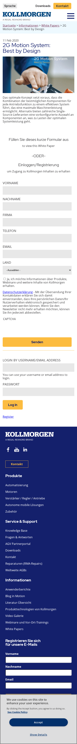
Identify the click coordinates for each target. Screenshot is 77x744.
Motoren (11, 492)
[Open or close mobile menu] (70, 16)
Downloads (42, 6)
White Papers (50, 25)
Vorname (10, 183)
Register (8, 417)
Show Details (38, 734)
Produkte (13, 476)
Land (7, 262)
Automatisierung (16, 485)
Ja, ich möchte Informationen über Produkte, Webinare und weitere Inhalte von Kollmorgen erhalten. (35, 282)
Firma (7, 215)
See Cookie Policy (17, 712)
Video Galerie (14, 616)
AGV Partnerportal (17, 544)
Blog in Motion (15, 596)
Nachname (12, 199)
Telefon (9, 230)
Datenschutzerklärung (18, 292)
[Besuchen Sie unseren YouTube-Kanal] (17, 450)
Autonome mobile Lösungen (24, 505)
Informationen (28, 25)
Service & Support (21, 521)
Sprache (10, 6)
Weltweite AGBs (16, 570)
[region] (38, 719)
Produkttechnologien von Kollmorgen (30, 609)
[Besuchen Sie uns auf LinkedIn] (26, 450)
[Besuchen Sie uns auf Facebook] (8, 450)
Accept (38, 722)
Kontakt (62, 6)
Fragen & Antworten (19, 537)
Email (7, 246)
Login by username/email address (32, 360)
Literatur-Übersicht (18, 603)
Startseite (9, 25)
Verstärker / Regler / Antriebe (25, 498)
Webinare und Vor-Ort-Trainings (27, 622)
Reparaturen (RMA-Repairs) (23, 564)
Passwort (11, 384)
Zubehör (11, 511)
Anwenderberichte (17, 589)
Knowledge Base (16, 531)
